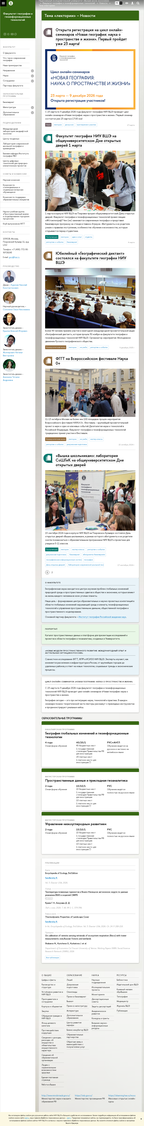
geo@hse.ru (14, 257)
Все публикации (52, 957)
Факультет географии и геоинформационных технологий (17, 17)
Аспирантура (72, 1010)
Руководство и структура (48, 985)
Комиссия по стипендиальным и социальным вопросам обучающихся (13, 188)
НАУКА (95, 975)
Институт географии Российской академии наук (102, 616)
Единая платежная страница (50, 1078)
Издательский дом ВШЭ (127, 984)
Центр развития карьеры (74, 1023)
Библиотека (122, 980)
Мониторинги (98, 994)
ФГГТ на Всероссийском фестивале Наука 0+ (92, 361)
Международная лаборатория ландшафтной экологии (15, 131)
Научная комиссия (11, 180)
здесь (27, 1118)
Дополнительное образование (75, 1016)
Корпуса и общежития (52, 1006)
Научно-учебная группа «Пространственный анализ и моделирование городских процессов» (16, 215)
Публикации (52, 863)
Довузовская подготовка (72, 985)
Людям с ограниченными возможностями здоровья (49, 1069)
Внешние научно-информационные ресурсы (100, 1025)
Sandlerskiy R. (51, 878)
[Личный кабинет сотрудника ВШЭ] (132, 3)
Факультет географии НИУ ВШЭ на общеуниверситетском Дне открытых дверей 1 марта (88, 140)
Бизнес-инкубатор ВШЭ (77, 1030)
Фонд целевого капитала (49, 1024)
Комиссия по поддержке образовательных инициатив (16, 198)
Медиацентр (122, 1001)
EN (121, 3)
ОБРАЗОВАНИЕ (74, 975)
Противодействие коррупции (50, 1031)
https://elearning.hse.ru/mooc (122, 1095)
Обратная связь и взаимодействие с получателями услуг (76, 1044)
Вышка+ (70, 1001)
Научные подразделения (99, 981)
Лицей (69, 980)
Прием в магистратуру (77, 1006)
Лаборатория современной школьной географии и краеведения (16, 146)
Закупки (45, 1011)
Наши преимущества (12, 65)
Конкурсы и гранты (100, 1018)
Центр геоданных (11, 138)
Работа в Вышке (49, 1084)
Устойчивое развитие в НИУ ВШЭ (52, 993)
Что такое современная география (14, 59)
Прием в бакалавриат (76, 996)
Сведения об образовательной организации (50, 1057)
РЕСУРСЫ (122, 975)
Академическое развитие (99, 1012)
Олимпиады (72, 992)
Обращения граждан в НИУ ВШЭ (52, 1017)
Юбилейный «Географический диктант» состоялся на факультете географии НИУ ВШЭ (91, 258)
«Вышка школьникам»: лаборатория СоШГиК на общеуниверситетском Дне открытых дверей (90, 460)
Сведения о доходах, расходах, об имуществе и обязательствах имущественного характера (51, 1044)
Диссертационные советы (100, 1000)
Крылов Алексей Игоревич (15, 331)
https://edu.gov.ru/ (83, 1095)
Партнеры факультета (13, 85)
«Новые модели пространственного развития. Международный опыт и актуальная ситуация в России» (85, 651)
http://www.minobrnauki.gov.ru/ (56, 1095)
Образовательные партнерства (75, 1035)
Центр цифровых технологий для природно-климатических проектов (15, 163)
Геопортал (51, 629)
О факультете (9, 53)
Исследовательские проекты (101, 988)
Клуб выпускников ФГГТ (14, 223)
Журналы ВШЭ (123, 1006)
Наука (5, 75)
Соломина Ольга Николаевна (16, 309)
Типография (122, 996)
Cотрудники (8, 80)
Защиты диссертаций (101, 1006)
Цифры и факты (49, 980)
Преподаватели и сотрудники (50, 1000)
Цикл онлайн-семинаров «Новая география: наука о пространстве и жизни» (89, 681)
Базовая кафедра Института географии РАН (16, 154)
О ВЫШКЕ (47, 975)
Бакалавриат (8, 102)
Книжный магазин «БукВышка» (124, 990)
